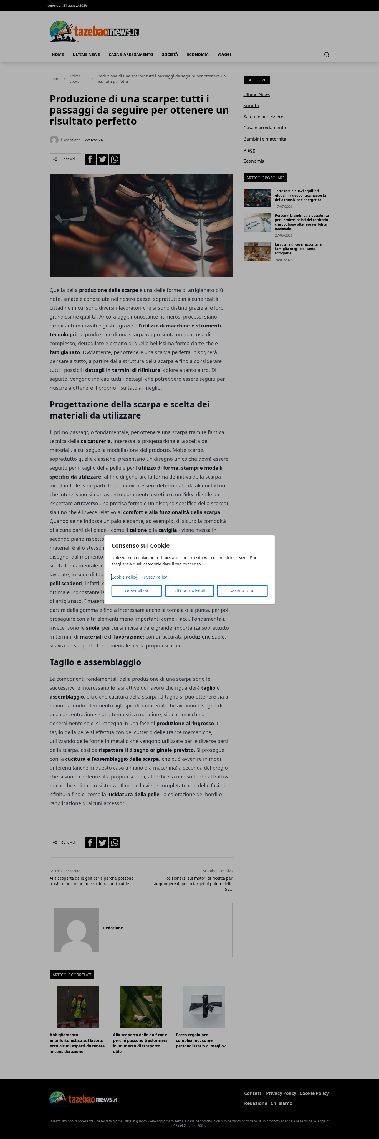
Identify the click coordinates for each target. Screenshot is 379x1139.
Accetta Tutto (242, 591)
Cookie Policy (124, 577)
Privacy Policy (154, 577)
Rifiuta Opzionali (189, 591)
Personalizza (136, 591)
